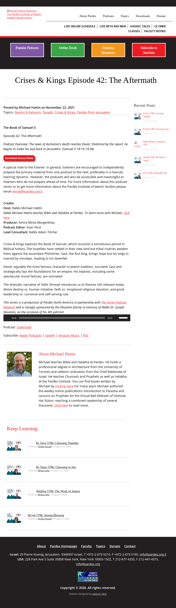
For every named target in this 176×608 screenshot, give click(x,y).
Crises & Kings (65, 112)
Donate (161, 16)
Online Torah (68, 47)
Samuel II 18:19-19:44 (78, 149)
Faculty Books (155, 31)
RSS (85, 335)
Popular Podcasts (27, 47)
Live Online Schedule (79, 26)
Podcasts (108, 16)
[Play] (8, 318)
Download (24, 327)
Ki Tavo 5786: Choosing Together (57, 443)
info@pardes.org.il (153, 554)
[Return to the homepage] (24, 14)
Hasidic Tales (140, 26)
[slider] (124, 317)
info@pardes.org (88, 564)
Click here (61, 405)
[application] (66, 317)
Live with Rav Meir (113, 26)
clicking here (64, 386)
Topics (125, 16)
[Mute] (116, 318)
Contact (130, 546)
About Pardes (87, 16)
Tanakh (47, 112)
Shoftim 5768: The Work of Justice (58, 491)
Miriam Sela (43, 470)
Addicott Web (99, 593)
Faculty (86, 546)
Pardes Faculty (45, 446)
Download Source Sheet (19, 158)
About (41, 546)
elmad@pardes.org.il (27, 191)
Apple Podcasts (30, 335)
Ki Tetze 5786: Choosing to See (56, 467)
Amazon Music (69, 335)
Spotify (50, 335)
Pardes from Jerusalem (93, 112)
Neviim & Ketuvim (28, 112)
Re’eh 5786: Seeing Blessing (46, 515)
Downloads (143, 16)
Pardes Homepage (63, 546)
